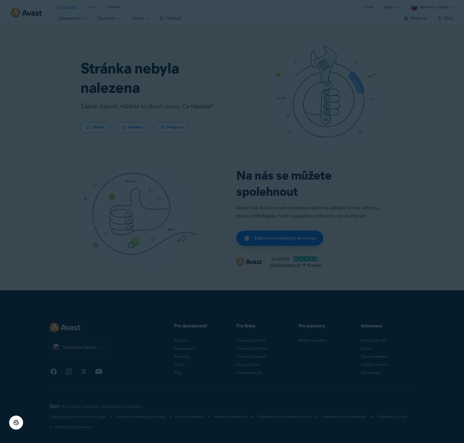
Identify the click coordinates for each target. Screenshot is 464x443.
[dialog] (232, 221)
